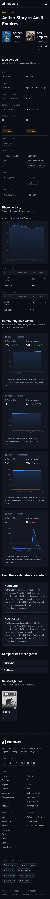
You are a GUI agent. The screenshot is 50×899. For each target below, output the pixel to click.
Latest (5, 789)
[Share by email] (33, 763)
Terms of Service (10, 895)
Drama (5, 843)
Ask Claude (25, 870)
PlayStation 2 (32, 797)
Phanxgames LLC (11, 178)
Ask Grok (10, 870)
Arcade (5, 826)
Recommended (8, 797)
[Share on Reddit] (10, 763)
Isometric (8, 143)
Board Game (7, 830)
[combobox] (25, 663)
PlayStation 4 (32, 806)
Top (43, 895)
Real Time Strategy (36, 160)
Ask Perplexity (29, 875)
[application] (25, 242)
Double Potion (29, 891)
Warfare (42, 165)
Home (4, 776)
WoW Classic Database (36, 817)
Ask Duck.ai (26, 880)
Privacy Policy (29, 895)
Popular (5, 784)
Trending (5, 780)
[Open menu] (46, 3)
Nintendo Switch (33, 793)
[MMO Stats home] (9, 3)
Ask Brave (10, 880)
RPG (5, 160)
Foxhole (31, 178)
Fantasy (7, 156)
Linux (29, 784)
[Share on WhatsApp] (22, 763)
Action (4, 817)
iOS (28, 780)
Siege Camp (33, 182)
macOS (30, 789)
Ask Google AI (30, 865)
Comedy (5, 838)
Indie (16, 156)
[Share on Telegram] (28, 763)
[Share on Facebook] (16, 763)
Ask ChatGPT (11, 865)
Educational (7, 847)
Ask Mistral (11, 875)
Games (5, 801)
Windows (7, 131)
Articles (5, 806)
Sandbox (31, 165)
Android (30, 776)
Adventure (6, 821)
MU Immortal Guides (35, 826)
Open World (32, 156)
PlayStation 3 (32, 801)
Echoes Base (32, 821)
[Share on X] (4, 763)
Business (5, 834)
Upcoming (6, 793)
